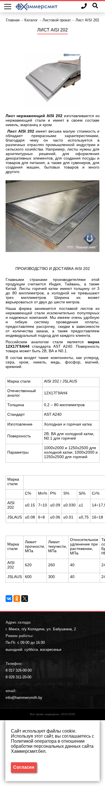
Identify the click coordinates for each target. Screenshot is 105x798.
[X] (24, 598)
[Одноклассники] (16, 598)
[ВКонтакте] (9, 598)
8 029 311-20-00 (18, 677)
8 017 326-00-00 (19, 670)
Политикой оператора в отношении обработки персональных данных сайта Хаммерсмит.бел (52, 746)
